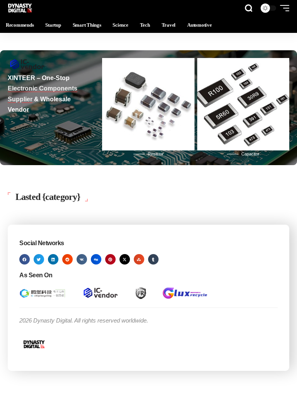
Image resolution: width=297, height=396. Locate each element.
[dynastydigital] (20, 8)
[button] (248, 8)
